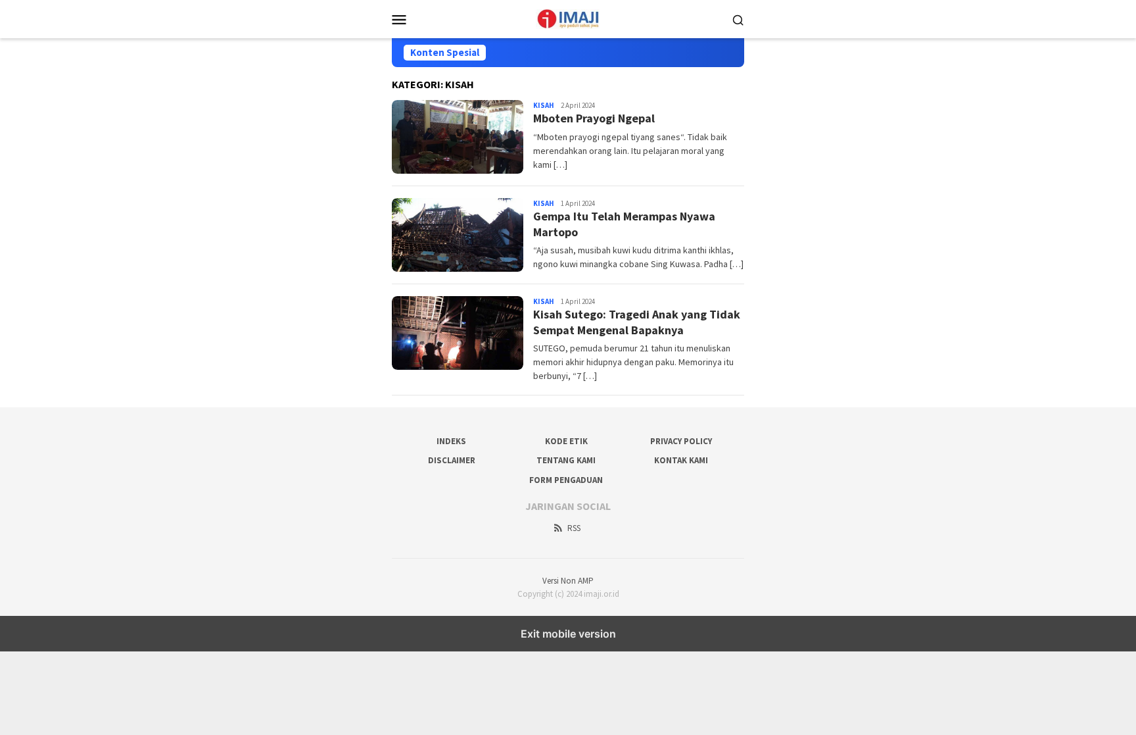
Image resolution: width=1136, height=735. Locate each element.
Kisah (543, 105)
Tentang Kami (566, 460)
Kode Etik (566, 441)
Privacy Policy (681, 441)
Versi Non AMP (568, 580)
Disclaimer (451, 460)
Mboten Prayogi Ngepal (594, 118)
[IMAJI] (567, 18)
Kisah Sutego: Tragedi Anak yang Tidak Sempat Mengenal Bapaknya (636, 322)
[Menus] (399, 19)
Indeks (451, 441)
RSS (573, 528)
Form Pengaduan (566, 480)
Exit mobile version (568, 633)
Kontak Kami (681, 460)
